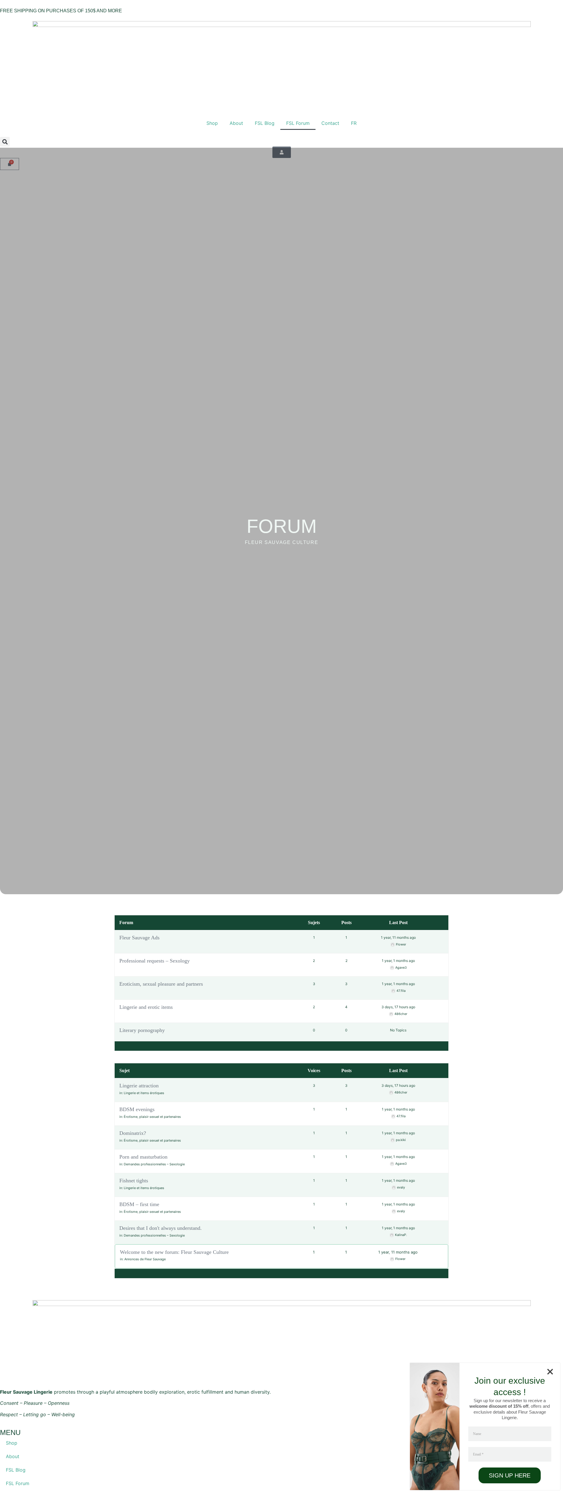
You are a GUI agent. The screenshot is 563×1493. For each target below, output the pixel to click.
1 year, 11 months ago (398, 937)
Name (477, 1434)
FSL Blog (264, 123)
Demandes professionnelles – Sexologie (154, 1164)
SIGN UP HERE (509, 1475)
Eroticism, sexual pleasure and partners (161, 984)
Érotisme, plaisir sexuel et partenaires (152, 1117)
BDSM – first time (139, 1204)
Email (478, 1454)
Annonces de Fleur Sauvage (145, 1259)
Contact (330, 123)
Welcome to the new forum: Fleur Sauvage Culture (174, 1252)
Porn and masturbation (143, 1157)
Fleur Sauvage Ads (139, 938)
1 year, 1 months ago (398, 960)
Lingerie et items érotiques (144, 1093)
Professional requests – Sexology (154, 961)
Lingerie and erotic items (146, 1007)
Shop (212, 123)
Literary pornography (142, 1030)
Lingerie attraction (139, 1086)
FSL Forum (298, 123)
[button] (5, 142)
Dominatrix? (132, 1133)
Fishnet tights (133, 1180)
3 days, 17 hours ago (398, 1007)
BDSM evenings (137, 1109)
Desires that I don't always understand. (160, 1228)
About (236, 123)
